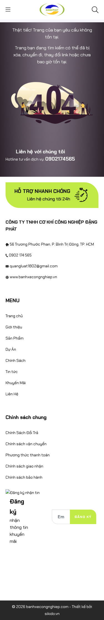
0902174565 (60, 159)
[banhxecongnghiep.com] (52, 9)
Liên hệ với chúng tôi (40, 151)
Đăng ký (83, 517)
